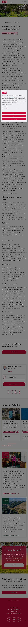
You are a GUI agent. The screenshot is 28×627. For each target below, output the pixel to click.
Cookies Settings (14, 113)
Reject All (14, 116)
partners (12, 97)
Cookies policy (7, 108)
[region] (14, 106)
